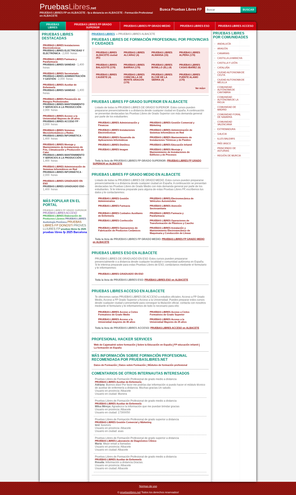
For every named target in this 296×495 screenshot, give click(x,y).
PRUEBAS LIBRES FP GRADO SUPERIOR (93, 26)
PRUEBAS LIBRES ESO (194, 26)
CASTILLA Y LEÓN (227, 63)
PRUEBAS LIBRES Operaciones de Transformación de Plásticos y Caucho (172, 221)
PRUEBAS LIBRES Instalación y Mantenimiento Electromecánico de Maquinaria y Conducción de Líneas (170, 230)
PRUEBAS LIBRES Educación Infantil (171, 144)
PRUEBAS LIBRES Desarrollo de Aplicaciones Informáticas (116, 138)
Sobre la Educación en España (154, 344)
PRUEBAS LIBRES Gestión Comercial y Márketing (172, 124)
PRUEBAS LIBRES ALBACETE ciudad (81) (106, 55)
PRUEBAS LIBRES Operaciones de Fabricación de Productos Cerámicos (119, 229)
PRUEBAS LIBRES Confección (115, 220)
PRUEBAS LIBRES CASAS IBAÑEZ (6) (190, 66)
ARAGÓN (222, 48)
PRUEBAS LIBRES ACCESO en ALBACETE (174, 327)
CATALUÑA (223, 67)
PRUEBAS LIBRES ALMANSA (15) (161, 53)
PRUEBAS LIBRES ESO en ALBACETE (166, 279)
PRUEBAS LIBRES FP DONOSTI (62, 223)
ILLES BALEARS (226, 138)
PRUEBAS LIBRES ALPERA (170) (189, 53)
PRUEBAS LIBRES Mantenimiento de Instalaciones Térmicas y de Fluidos (171, 138)
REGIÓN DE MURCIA (229, 155)
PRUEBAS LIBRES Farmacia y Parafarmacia (60, 60)
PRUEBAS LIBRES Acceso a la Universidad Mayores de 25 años (61, 117)
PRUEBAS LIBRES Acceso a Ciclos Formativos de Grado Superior (169, 313)
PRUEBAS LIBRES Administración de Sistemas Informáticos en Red (64, 167)
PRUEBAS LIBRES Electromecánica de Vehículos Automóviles (172, 199)
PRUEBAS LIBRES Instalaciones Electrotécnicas (61, 46)
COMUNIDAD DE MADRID (226, 108)
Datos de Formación (105, 365)
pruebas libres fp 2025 (73, 229)
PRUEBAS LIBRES (52, 26)
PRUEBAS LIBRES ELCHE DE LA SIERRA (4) (161, 77)
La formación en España (108, 347)
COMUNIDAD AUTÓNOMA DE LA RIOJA (227, 100)
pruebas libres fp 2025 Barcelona (65, 232)
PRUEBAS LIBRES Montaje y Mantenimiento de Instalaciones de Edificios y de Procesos (170, 152)
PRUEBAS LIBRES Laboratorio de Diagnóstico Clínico (125, 441)
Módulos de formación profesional (167, 365)
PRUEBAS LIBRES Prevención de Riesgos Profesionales (62, 100)
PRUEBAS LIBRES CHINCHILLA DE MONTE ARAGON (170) (134, 78)
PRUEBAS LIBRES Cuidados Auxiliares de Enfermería (120, 214)
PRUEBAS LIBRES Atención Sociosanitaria (166, 207)
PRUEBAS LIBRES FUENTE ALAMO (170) (189, 77)
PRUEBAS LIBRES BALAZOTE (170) (106, 66)
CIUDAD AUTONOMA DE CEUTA (230, 73)
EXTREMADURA (226, 129)
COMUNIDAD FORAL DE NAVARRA (229, 115)
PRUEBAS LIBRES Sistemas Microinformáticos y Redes (59, 131)
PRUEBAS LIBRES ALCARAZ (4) (134, 53)
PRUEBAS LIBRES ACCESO (235, 26)
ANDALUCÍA (224, 43)
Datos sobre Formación (132, 365)
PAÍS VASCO (224, 143)
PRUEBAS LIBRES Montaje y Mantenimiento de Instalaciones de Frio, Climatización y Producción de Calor (63, 148)
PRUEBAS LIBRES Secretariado (61, 73)
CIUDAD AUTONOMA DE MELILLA (230, 81)
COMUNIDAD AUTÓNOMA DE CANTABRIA (226, 90)
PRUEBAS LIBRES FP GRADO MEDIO (147, 26)
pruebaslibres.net (130, 492)
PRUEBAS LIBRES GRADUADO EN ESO (63, 182)
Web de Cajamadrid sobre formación (114, 344)
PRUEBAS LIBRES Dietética (114, 144)
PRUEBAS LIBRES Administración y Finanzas (118, 124)
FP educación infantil (186, 344)
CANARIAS (223, 53)
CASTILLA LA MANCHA (229, 58)
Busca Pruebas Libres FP (182, 9)
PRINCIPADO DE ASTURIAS (226, 149)
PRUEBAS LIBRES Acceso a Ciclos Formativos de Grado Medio (118, 313)
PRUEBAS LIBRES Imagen (113, 149)
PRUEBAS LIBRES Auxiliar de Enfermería (59, 86)
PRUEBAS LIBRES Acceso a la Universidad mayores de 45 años (116, 320)
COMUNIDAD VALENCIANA (224, 123)
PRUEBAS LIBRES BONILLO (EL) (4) (161, 66)
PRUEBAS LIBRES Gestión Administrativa (113, 199)
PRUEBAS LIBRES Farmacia (114, 205)
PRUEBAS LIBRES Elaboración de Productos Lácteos (62, 217)
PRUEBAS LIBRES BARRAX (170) (134, 66)
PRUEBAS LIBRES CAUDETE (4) (106, 75)
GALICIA (222, 134)
